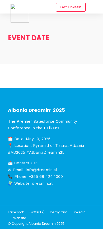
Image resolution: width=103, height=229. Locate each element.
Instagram (58, 212)
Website (19, 218)
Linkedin (79, 212)
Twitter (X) (37, 212)
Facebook (16, 212)
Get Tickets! (70, 7)
